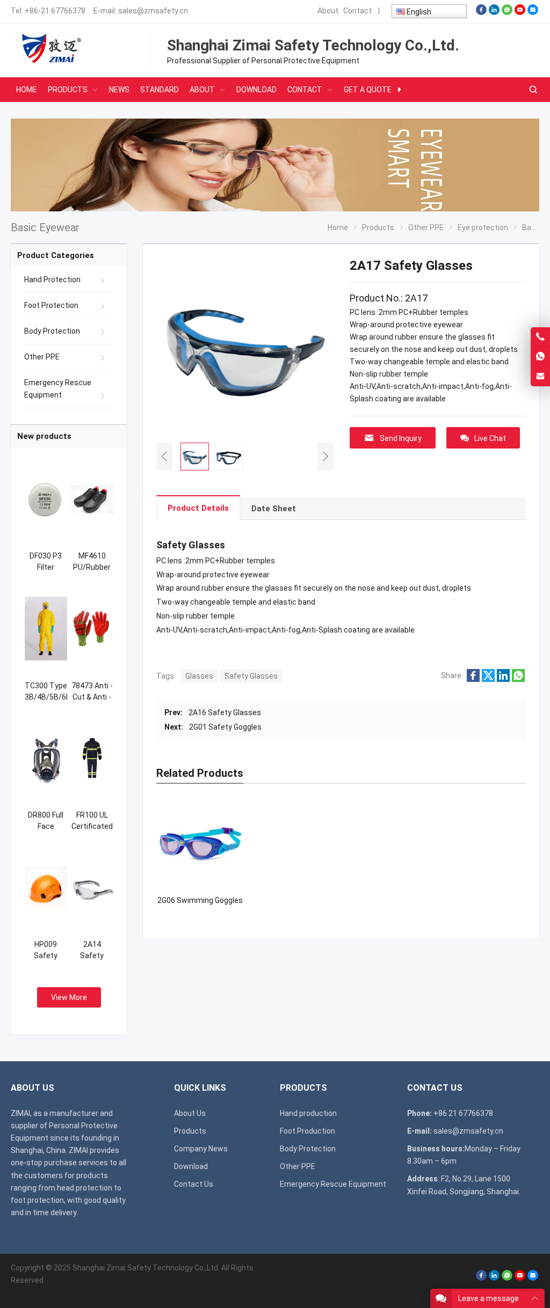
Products (190, 1131)
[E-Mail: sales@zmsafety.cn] (540, 376)
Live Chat (490, 438)
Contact (357, 10)
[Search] (532, 89)
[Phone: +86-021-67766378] (540, 337)
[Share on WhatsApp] (518, 679)
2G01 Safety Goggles (225, 727)
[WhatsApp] (507, 12)
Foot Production (307, 1131)
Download (191, 1166)
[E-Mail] (532, 12)
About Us (190, 1113)
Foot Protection (51, 305)
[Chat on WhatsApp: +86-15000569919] (540, 356)
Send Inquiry (401, 438)
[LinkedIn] (494, 12)
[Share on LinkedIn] (503, 679)
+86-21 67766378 (55, 10)
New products (44, 436)
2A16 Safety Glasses (225, 712)
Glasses (199, 676)
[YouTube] (519, 12)
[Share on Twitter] (488, 679)
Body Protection (52, 331)
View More (69, 997)
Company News (201, 1148)
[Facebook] (481, 12)
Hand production (308, 1113)
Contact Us (193, 1184)
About (327, 10)
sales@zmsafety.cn (153, 10)
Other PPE (42, 356)
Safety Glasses (251, 676)
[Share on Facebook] (473, 679)
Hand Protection (52, 279)
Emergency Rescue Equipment (57, 388)
